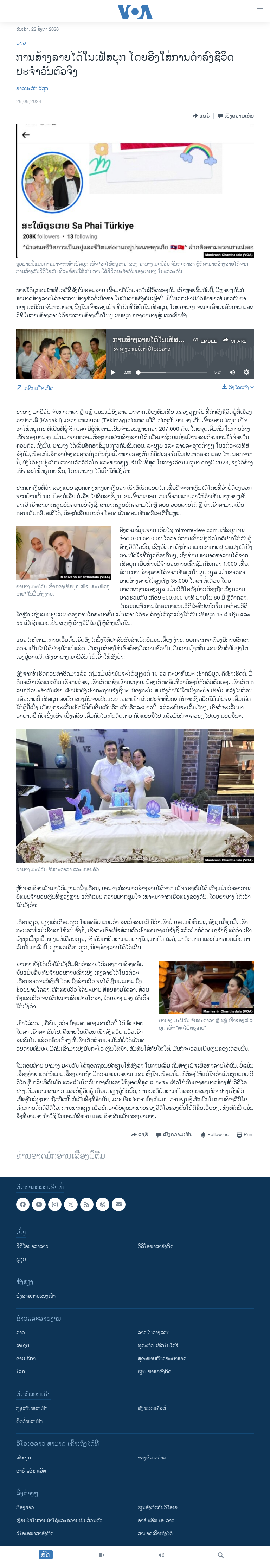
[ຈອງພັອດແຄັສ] (118, 1204)
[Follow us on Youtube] (38, 1204)
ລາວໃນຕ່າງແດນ (153, 1332)
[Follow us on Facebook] (23, 1204)
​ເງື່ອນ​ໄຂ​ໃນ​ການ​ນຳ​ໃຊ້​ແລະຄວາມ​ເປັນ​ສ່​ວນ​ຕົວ (59, 1520)
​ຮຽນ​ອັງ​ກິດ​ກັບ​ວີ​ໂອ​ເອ (158, 1507)
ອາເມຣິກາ (26, 1358)
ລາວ (21, 43)
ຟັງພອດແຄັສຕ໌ (152, 1408)
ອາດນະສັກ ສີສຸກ (32, 88)
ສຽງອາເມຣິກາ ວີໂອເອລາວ (145, 349)
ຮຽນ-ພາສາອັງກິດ (154, 1371)
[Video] (101, 1555)
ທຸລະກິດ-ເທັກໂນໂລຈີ (158, 1345)
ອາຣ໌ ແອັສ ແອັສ (31, 1471)
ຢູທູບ (21, 1259)
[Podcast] (102, 1204)
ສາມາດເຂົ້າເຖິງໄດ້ (155, 1533)
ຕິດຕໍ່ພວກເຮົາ (29, 1421)
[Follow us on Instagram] (55, 1204)
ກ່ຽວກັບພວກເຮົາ (31, 1408)
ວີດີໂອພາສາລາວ (32, 1246)
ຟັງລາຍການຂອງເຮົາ (36, 1296)
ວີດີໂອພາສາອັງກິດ (155, 1246)
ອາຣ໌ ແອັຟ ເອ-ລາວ (156, 1520)
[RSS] (87, 1204)
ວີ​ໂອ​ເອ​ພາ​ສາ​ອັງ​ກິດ (34, 1533)
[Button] (201, 116)
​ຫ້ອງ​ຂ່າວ (25, 1507)
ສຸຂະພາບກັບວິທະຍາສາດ (162, 1358)
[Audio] (161, 1555)
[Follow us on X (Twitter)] (70, 1204)
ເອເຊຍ (22, 1345)
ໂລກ (20, 1371)
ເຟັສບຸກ (23, 1458)
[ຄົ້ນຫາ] (220, 1555)
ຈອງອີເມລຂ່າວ (152, 1458)
